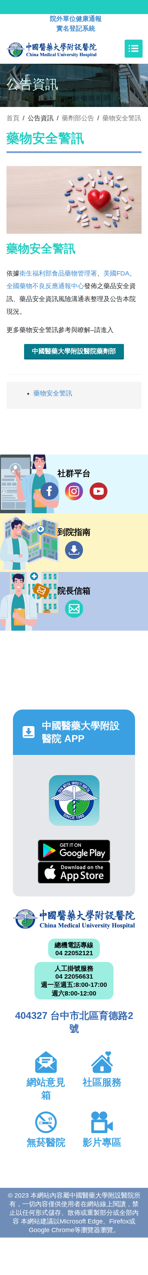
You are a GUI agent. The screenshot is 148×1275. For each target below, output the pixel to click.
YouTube (98, 491)
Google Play (74, 851)
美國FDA (116, 273)
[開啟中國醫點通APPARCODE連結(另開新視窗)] (74, 800)
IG (74, 491)
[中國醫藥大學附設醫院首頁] (62, 48)
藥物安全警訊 (121, 118)
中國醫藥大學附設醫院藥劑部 (74, 351)
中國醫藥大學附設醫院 (74, 919)
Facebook (50, 491)
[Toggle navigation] (134, 49)
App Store (74, 872)
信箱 (74, 609)
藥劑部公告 (78, 118)
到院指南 (74, 550)
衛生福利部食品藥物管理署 (58, 273)
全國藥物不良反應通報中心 (45, 286)
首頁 (12, 118)
